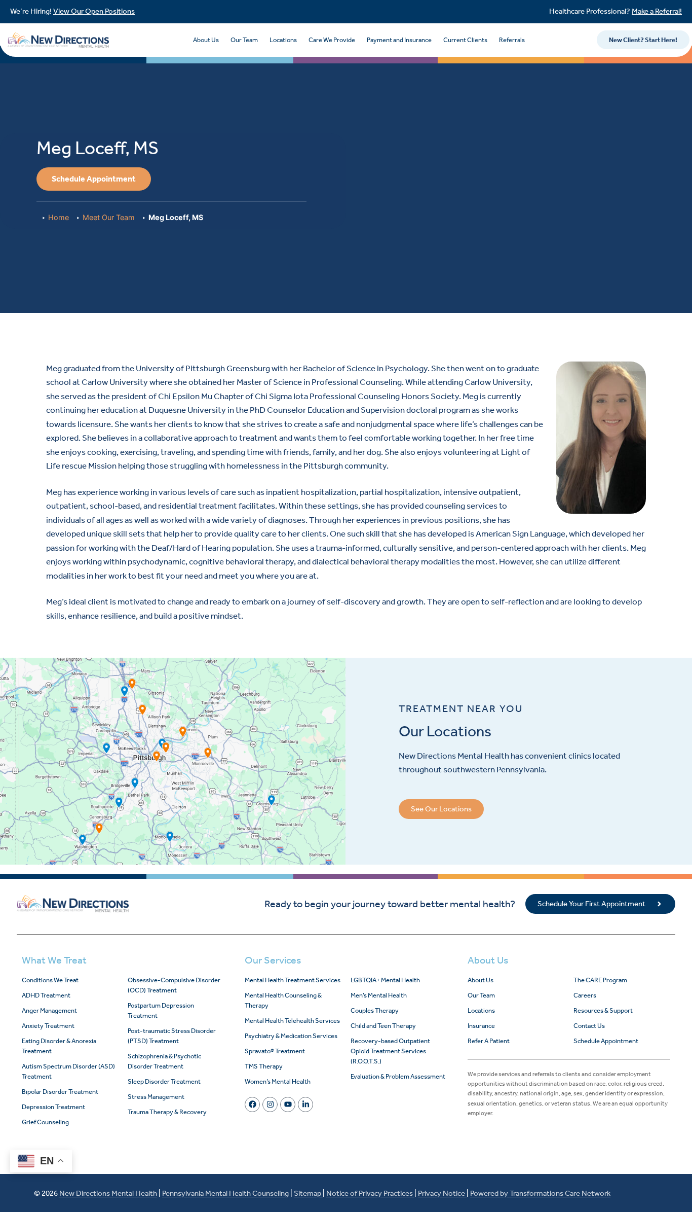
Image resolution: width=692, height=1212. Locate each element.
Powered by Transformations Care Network (540, 1193)
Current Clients (465, 40)
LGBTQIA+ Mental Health (385, 980)
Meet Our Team (109, 217)
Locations (283, 40)
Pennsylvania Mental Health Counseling (225, 1193)
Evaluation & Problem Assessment (398, 1076)
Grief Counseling (45, 1122)
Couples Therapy (375, 1010)
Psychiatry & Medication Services (291, 1036)
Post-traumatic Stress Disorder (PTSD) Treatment (172, 1036)
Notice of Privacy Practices (370, 1193)
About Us (206, 40)
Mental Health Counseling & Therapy (283, 1000)
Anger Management (49, 1010)
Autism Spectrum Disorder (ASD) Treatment (68, 1071)
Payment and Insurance (399, 40)
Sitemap (308, 1193)
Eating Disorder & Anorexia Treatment (59, 1046)
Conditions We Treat (50, 980)
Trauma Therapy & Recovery (167, 1112)
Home (58, 217)
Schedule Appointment (605, 1041)
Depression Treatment (53, 1107)
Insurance (481, 1025)
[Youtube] (287, 1104)
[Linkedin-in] (305, 1104)
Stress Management (156, 1096)
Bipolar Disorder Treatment (60, 1091)
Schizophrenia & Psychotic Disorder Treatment (164, 1061)
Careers (584, 995)
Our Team (244, 40)
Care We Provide (332, 40)
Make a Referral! (657, 11)
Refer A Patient (489, 1041)
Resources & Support (603, 1010)
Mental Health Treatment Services (292, 980)
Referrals (512, 40)
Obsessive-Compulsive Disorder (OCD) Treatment (174, 985)
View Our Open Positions (94, 11)
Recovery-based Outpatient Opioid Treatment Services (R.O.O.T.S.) (390, 1051)
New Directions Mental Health (108, 1193)
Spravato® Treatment (275, 1051)
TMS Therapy (264, 1066)
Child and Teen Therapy (383, 1025)
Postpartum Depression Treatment (161, 1010)
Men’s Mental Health (379, 995)
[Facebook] (252, 1104)
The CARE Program (600, 980)
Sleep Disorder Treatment (164, 1081)
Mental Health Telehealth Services (292, 1020)
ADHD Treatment (46, 995)
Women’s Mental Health (278, 1081)
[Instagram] (270, 1104)
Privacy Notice (442, 1193)
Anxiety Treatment (48, 1025)
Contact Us (589, 1025)
